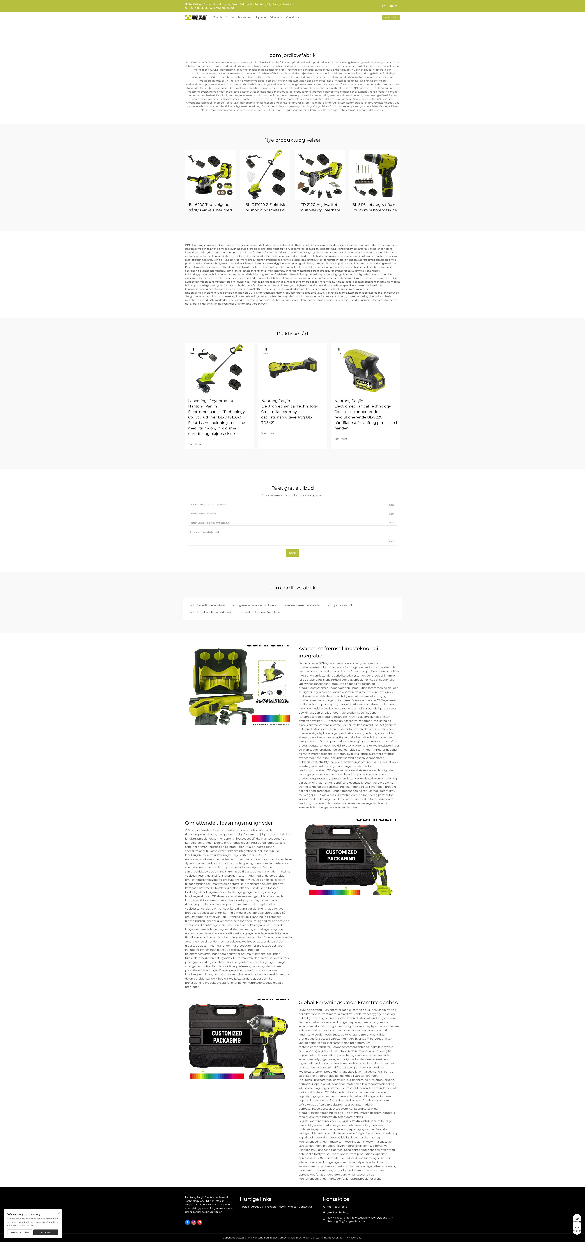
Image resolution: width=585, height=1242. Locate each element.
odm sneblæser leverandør (302, 605)
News (282, 1206)
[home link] (196, 17)
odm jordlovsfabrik (340, 605)
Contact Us (305, 1206)
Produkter (244, 17)
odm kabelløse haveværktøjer (210, 612)
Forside (217, 17)
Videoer (275, 17)
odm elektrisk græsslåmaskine (259, 612)
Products (270, 1206)
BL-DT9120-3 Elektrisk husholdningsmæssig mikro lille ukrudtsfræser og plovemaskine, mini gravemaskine (265, 207)
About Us (257, 1206)
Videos (292, 1206)
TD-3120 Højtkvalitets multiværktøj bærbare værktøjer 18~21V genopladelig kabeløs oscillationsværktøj (320, 207)
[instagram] (193, 1222)
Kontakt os (292, 17)
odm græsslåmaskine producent (254, 605)
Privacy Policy (354, 1237)
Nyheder (261, 17)
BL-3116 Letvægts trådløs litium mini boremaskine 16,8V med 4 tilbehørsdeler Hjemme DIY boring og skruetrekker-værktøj (375, 207)
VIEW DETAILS (210, 174)
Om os (230, 17)
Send (292, 552)
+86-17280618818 (198, 7)
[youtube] (199, 1222)
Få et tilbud (391, 17)
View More (194, 444)
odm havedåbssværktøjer (207, 605)
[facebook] (187, 1222)
